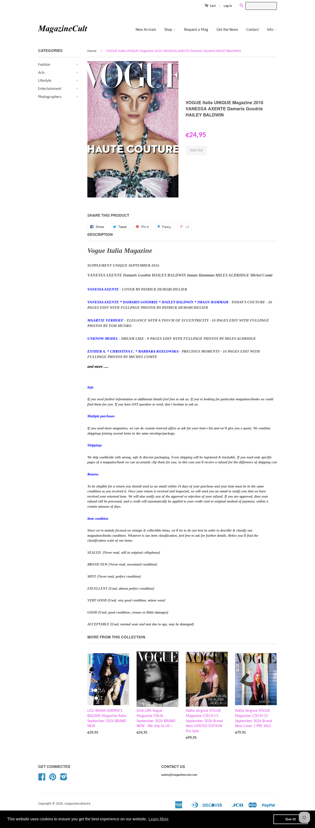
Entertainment (49, 89)
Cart (212, 6)
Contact (252, 30)
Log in (228, 6)
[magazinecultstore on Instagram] (63, 778)
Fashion (44, 65)
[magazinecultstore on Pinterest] (52, 778)
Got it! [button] (290, 819)
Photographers (50, 97)
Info (270, 30)
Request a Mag (196, 30)
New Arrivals (146, 30)
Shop (168, 30)
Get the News (227, 30)
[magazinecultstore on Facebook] (42, 778)
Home (91, 51)
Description (100, 234)
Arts (41, 73)
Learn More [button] (159, 819)
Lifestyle (44, 81)
